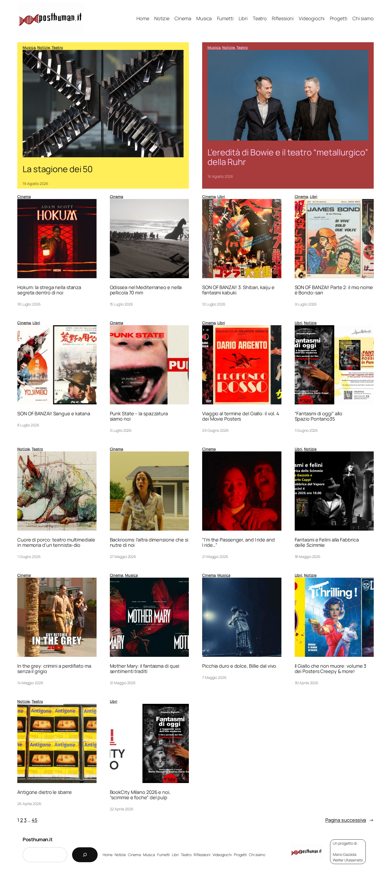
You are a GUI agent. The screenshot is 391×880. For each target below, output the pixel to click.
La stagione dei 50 (58, 169)
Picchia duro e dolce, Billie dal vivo (239, 666)
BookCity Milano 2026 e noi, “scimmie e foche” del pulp (140, 794)
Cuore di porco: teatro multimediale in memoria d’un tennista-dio (56, 542)
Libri (221, 196)
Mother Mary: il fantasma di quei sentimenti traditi (145, 668)
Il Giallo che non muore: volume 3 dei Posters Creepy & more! (331, 668)
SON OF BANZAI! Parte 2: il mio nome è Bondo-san (334, 290)
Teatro (57, 47)
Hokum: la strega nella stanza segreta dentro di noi (49, 290)
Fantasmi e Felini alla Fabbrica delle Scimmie (327, 542)
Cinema (24, 196)
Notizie (43, 47)
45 (34, 820)
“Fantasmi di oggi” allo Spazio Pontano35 (319, 416)
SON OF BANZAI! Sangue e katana (53, 413)
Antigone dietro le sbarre (44, 792)
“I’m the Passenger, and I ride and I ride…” (238, 542)
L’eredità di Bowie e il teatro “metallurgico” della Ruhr (287, 157)
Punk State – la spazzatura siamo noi (139, 416)
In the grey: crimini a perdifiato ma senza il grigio (54, 668)
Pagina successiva (349, 820)
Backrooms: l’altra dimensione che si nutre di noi (149, 542)
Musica (29, 47)
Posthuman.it (37, 839)
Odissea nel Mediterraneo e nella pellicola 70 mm (146, 290)
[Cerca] (85, 854)
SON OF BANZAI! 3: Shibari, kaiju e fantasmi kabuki (238, 290)
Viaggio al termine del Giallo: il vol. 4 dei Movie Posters (240, 416)
